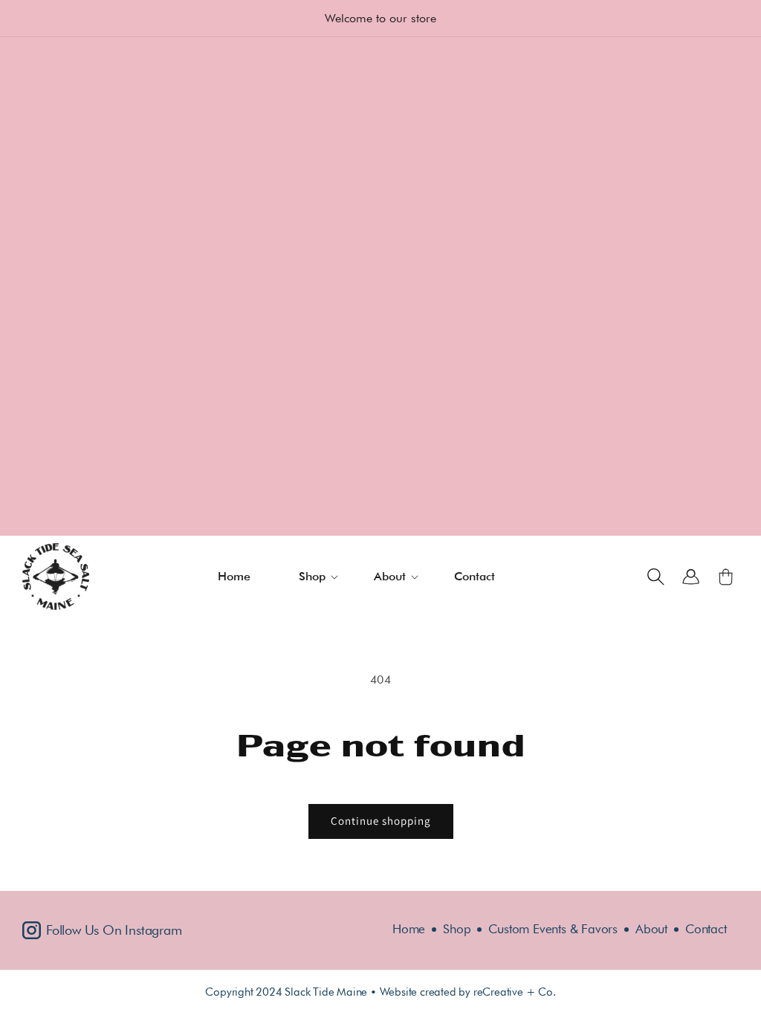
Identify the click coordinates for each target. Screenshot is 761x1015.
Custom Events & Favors (553, 929)
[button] (321, 577)
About (651, 929)
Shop (456, 929)
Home (408, 929)
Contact (706, 929)
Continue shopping (381, 821)
